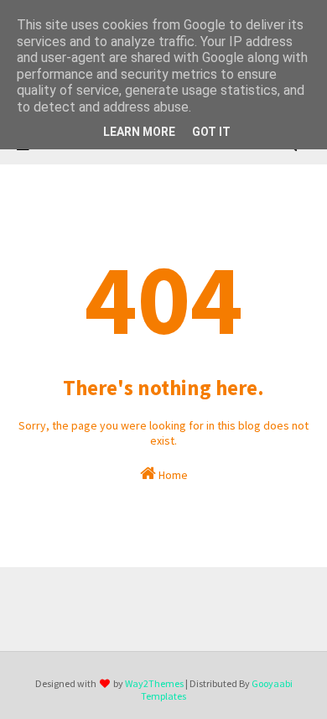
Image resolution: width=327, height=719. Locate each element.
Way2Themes (154, 683)
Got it (211, 131)
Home (172, 474)
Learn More (139, 131)
